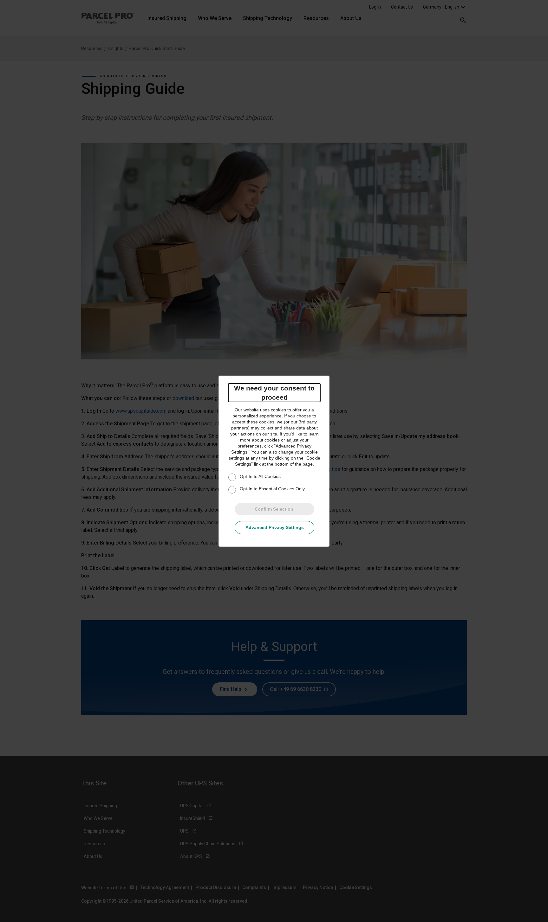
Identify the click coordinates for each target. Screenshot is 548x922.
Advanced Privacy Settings (274, 527)
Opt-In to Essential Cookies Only (272, 488)
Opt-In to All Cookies (260, 476)
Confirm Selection (274, 509)
